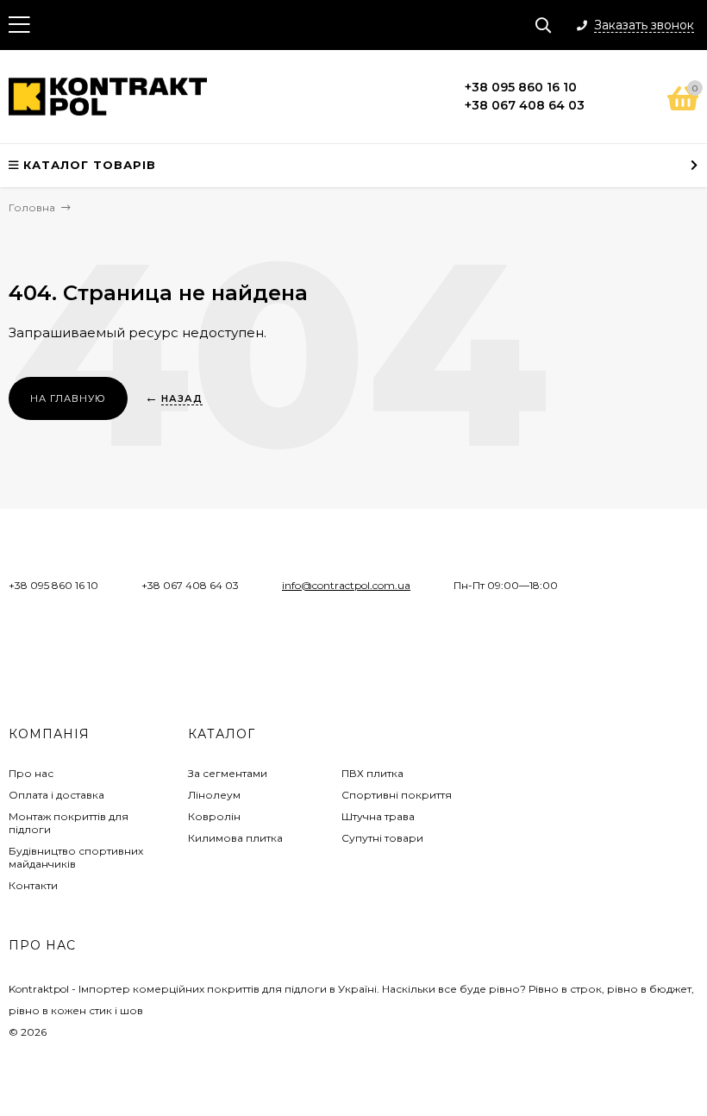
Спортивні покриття (396, 794)
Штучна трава (378, 816)
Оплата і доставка (56, 794)
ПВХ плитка (372, 773)
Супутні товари (382, 837)
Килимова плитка (235, 837)
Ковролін (214, 816)
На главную (68, 398)
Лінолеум (214, 794)
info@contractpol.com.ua (346, 585)
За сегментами (227, 773)
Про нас (31, 773)
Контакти (33, 885)
